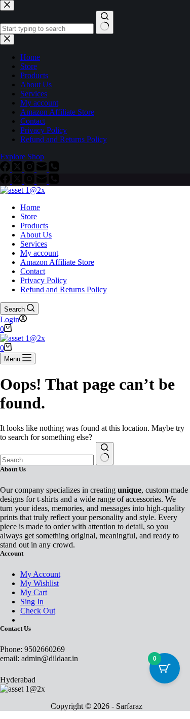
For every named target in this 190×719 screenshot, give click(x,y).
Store (28, 216)
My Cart (33, 592)
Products (34, 225)
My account (39, 253)
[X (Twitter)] (18, 181)
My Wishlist (39, 583)
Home (30, 207)
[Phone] (54, 181)
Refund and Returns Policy (63, 289)
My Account (40, 574)
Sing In (32, 601)
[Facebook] (6, 181)
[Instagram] (30, 181)
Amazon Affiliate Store (57, 262)
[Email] (42, 181)
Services (33, 243)
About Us (36, 234)
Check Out (37, 610)
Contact (32, 271)
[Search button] (104, 453)
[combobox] (47, 460)
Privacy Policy (43, 280)
